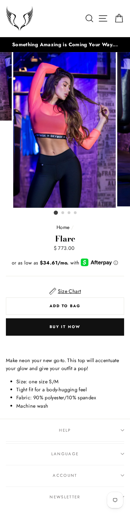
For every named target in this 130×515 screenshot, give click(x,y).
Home (63, 227)
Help (65, 430)
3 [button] (69, 213)
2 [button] (63, 213)
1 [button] (56, 213)
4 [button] (75, 213)
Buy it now (65, 326)
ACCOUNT (65, 475)
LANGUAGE (65, 454)
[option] (65, 45)
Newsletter (65, 497)
